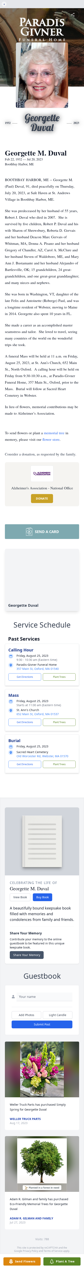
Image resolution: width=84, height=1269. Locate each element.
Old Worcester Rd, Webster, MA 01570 (42, 756)
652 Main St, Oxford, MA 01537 (38, 714)
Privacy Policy (30, 1251)
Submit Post (42, 1024)
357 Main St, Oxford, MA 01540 (38, 669)
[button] (42, 1069)
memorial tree (54, 432)
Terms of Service (53, 1251)
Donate (42, 498)
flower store (51, 439)
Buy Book (42, 897)
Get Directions (25, 677)
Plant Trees (59, 677)
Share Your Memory (26, 955)
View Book (20, 897)
